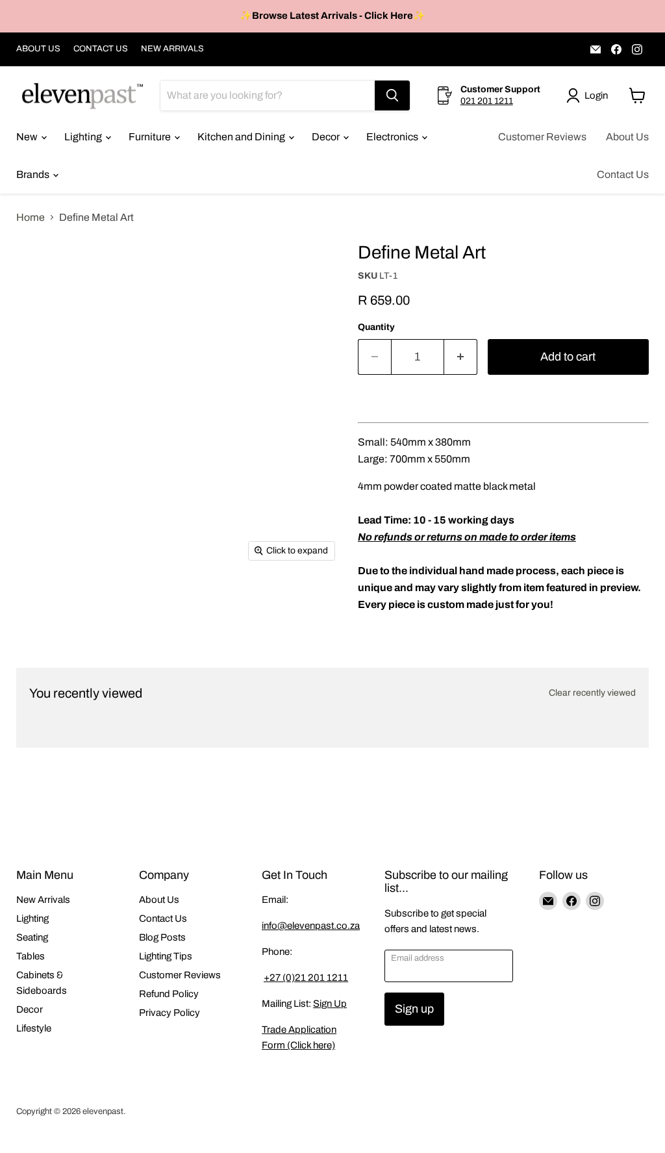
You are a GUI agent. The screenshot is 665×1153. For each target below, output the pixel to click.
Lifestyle (33, 1028)
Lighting (84, 136)
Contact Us (623, 174)
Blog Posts (162, 937)
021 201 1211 (486, 101)
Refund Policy (169, 994)
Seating (32, 937)
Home (30, 217)
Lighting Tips (165, 956)
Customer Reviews (542, 136)
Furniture (151, 136)
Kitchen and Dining (242, 136)
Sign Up (330, 1003)
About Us (627, 136)
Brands (33, 174)
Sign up (414, 1008)
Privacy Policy (169, 1012)
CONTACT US (100, 48)
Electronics (393, 136)
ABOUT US (38, 48)
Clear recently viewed (592, 693)
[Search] (392, 95)
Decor (327, 136)
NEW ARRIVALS (172, 48)
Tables (30, 956)
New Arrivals (43, 899)
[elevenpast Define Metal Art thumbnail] (35, 264)
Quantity (376, 327)
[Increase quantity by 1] (460, 357)
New (28, 136)
